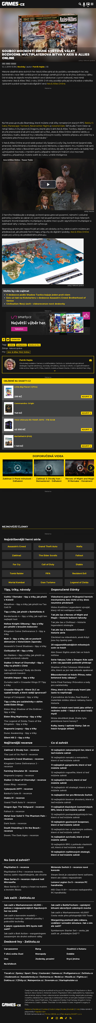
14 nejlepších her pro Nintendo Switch (71, 795)
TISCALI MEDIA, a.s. (52, 1014)
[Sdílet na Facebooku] (3, 339)
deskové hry (34, 345)
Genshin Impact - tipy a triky (19, 678)
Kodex (64, 1009)
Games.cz (57, 973)
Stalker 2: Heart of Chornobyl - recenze (25, 780)
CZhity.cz (21, 980)
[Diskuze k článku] (47, 67)
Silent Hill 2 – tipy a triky (17, 737)
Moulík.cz (70, 977)
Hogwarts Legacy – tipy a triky (20, 728)
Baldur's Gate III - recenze (18, 793)
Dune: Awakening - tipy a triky (20, 733)
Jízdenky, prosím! (44, 959)
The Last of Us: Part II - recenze (21, 754)
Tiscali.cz (9, 973)
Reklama (28, 1009)
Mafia (79, 546)
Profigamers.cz (72, 973)
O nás (77, 1009)
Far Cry (16, 564)
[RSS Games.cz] (70, 1018)
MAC (8, 64)
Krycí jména (73, 959)
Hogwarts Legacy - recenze (19, 775)
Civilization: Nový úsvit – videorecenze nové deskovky (35, 304)
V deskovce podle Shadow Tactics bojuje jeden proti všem (38, 295)
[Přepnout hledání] (80, 4)
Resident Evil (79, 573)
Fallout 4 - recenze (14, 811)
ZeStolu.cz (87, 973)
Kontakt (71, 1009)
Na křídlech (10, 964)
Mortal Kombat (17, 582)
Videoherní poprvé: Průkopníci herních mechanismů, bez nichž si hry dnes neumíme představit (72, 600)
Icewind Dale (58, 126)
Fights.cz (82, 977)
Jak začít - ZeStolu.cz (19, 897)
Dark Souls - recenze (15, 823)
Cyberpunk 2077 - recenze (18, 789)
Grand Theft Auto (47, 546)
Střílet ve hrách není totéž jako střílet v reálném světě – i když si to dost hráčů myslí (72, 711)
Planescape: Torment (18, 126)
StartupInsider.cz (68, 980)
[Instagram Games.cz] (57, 1018)
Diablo (79, 564)
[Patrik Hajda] (10, 364)
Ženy (35, 973)
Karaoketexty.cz (29, 977)
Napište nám (40, 1012)
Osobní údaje (54, 1009)
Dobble (70, 954)
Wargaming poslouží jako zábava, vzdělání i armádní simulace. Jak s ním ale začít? (72, 923)
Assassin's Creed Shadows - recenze (24, 759)
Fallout (79, 555)
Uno (6, 959)
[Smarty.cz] (48, 323)
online (11, 345)
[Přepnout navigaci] (84, 4)
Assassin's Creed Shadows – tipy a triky (25, 646)
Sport (27, 973)
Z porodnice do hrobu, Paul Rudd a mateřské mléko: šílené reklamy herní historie (71, 700)
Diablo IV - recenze (14, 798)
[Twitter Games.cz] (52, 1018)
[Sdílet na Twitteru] (8, 339)
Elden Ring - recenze (15, 784)
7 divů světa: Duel (13, 954)
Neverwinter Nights (40, 126)
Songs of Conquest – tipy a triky (21, 697)
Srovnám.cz (51, 980)
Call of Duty (48, 564)
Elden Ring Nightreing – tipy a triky (23, 717)
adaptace (21, 345)
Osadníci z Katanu (76, 949)
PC (4, 64)
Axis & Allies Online (56, 84)
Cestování (44, 973)
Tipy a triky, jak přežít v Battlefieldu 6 (24, 612)
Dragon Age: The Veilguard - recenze (24, 807)
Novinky (22, 67)
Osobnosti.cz (12, 977)
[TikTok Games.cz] (66, 1018)
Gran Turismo (48, 582)
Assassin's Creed (17, 546)
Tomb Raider (17, 573)
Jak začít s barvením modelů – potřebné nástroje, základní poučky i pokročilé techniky (23, 918)
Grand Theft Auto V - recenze (20, 802)
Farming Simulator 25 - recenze (21, 771)
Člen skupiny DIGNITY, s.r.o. (71, 1014)
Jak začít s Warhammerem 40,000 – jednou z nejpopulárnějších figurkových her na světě (25, 908)
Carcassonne (11, 949)
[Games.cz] (13, 4)
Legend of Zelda (79, 582)
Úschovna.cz (46, 977)
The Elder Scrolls (48, 555)
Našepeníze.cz (35, 980)
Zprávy (19, 973)
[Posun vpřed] (91, 468)
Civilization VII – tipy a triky (18, 651)
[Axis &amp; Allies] (43, 261)
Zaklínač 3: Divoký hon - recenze (21, 750)
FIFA (48, 573)
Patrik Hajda (26, 360)
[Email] (90, 360)
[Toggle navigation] (92, 4)
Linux (14, 64)
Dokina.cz (9, 980)
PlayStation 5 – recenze (16, 867)
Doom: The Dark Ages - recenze (21, 835)
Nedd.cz (59, 977)
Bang (38, 949)
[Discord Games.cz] (61, 1018)
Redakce (36, 1009)
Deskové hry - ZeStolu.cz (22, 941)
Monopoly (40, 954)
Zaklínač (16, 555)
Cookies (45, 1009)
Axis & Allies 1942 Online (19, 352)
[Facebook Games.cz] (47, 1018)
